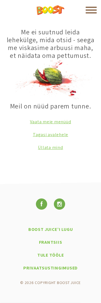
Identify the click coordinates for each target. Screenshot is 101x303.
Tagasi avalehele (50, 135)
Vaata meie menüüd (50, 122)
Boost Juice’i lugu (50, 229)
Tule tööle (50, 255)
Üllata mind (50, 147)
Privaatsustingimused (50, 268)
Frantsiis (50, 242)
